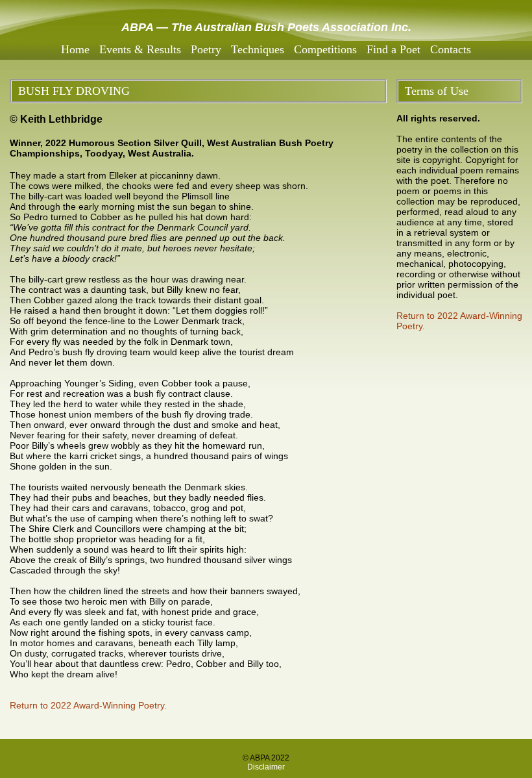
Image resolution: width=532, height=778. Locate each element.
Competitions (325, 49)
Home (75, 49)
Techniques (257, 49)
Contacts (450, 49)
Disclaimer (266, 767)
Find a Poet (393, 49)
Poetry (206, 49)
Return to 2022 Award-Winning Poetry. (88, 705)
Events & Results (140, 49)
